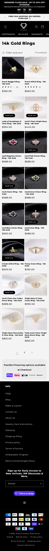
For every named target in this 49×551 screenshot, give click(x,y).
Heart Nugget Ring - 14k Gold (11, 83)
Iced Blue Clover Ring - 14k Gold (12, 229)
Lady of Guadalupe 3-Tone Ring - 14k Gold (12, 122)
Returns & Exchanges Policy (20, 461)
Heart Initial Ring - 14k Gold (35, 83)
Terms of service (18, 541)
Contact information (26, 545)
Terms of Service (14, 448)
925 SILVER (23, 34)
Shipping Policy (13, 436)
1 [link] (17, 352)
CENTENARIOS (8, 34)
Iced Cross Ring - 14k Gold (34, 229)
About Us (10, 418)
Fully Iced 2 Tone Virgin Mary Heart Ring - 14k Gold (36, 335)
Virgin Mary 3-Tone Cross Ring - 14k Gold (35, 299)
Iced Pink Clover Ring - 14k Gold (35, 157)
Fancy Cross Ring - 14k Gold (35, 265)
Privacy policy (12, 442)
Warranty (10, 430)
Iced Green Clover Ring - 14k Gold (35, 193)
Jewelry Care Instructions (18, 424)
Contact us (11, 412)
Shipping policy (34, 541)
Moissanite (37, 34)
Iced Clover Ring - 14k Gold (12, 193)
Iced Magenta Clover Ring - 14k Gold (11, 157)
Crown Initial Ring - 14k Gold (13, 265)
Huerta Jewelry (22, 533)
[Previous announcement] (5, 17)
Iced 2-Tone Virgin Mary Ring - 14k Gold (36, 122)
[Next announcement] (44, 17)
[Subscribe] (40, 484)
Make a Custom (13, 406)
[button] (5, 27)
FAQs (8, 393)
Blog (7, 399)
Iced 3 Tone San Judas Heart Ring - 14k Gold (12, 299)
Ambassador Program (16, 454)
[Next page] (32, 353)
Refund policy (22, 537)
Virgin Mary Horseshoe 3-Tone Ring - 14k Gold (12, 334)
